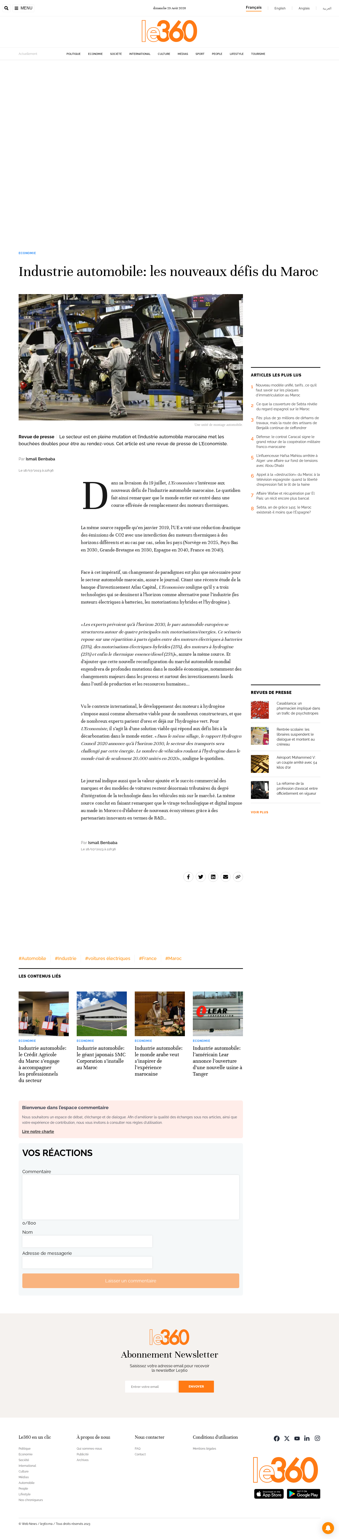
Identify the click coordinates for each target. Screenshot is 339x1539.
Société (116, 54)
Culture (164, 54)
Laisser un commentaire (130, 1280)
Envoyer (196, 1386)
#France (148, 958)
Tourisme (258, 54)
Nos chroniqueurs (31, 1500)
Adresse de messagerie (47, 1253)
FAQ (137, 1448)
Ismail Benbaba (40, 459)
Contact (140, 1454)
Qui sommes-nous (89, 1448)
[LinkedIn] (307, 1438)
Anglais (304, 8)
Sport (200, 54)
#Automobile (32, 958)
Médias (183, 54)
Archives (83, 1460)
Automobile (26, 1483)
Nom (27, 1232)
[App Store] (269, 1493)
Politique (74, 54)
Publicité (83, 1454)
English (280, 8)
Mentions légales (204, 1448)
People (217, 54)
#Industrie (65, 958)
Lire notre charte (38, 1131)
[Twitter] (287, 1438)
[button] (328, 1528)
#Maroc (173, 958)
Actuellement (28, 54)
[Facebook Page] (277, 1438)
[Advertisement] (149, 134)
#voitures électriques (107, 958)
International (139, 54)
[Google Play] (303, 1493)
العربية (327, 8)
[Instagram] (317, 1438)
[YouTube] (297, 1438)
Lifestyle (237, 54)
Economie (95, 54)
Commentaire (36, 1171)
